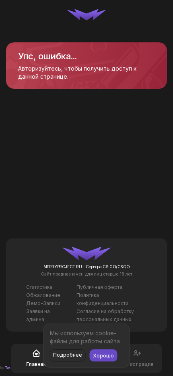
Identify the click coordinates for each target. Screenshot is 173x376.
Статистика (39, 287)
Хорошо (103, 355)
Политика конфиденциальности (102, 299)
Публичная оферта (99, 287)
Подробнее (67, 354)
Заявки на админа (38, 315)
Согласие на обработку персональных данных (105, 315)
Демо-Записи (43, 303)
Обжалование (43, 295)
